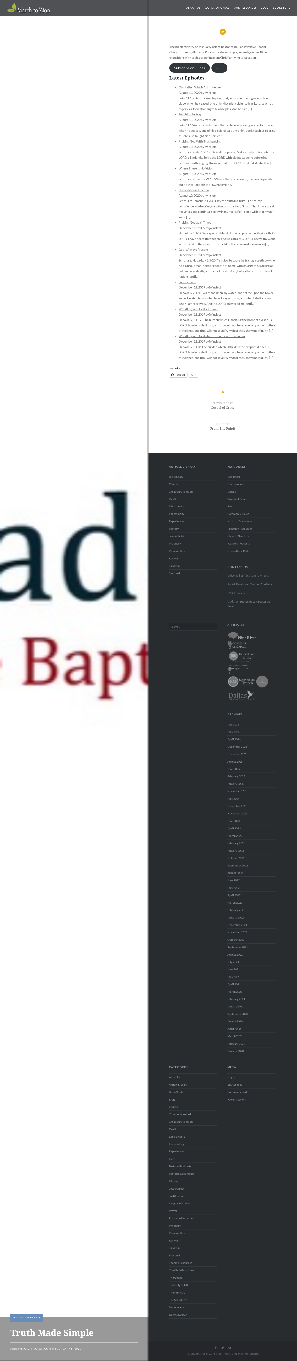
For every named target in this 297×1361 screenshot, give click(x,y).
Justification (176, 1196)
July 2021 (233, 961)
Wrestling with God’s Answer (198, 309)
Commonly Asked (238, 513)
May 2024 (233, 798)
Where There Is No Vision (196, 168)
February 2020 (236, 1043)
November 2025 (237, 754)
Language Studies (179, 1203)
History (174, 528)
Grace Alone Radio (238, 551)
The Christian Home (181, 1270)
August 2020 (235, 1021)
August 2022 (235, 872)
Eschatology (176, 513)
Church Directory (238, 536)
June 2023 (233, 821)
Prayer (173, 1210)
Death (173, 499)
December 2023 (237, 806)
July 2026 (233, 724)
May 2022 (233, 887)
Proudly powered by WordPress (204, 1353)
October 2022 (236, 858)
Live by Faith (187, 282)
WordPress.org (236, 1099)
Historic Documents (240, 521)
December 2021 (237, 924)
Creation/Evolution (181, 491)
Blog (265, 7)
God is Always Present (193, 249)
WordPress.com (249, 1353)
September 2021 (237, 947)
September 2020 (237, 1014)
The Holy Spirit (178, 1285)
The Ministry (177, 1292)
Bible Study (176, 476)
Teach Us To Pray (190, 114)
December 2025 (237, 746)
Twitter (254, 584)
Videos (231, 491)
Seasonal (174, 573)
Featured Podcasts (26, 1317)
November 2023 (237, 813)
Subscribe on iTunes (189, 68)
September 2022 (237, 865)
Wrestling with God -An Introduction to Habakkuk (212, 336)
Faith (172, 1158)
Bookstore (281, 7)
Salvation (174, 565)
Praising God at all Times (195, 222)
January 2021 (235, 1006)
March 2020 (234, 1036)
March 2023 (234, 835)
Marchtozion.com (36, 1348)
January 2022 (235, 917)
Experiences (176, 521)
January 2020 (235, 1051)
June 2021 (233, 969)
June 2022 (233, 880)
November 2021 (237, 932)
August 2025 (235, 761)
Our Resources (245, 7)
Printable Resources (239, 528)
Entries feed (234, 1084)
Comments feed (237, 1092)
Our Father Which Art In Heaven (200, 87)
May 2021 (233, 976)
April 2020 (234, 1028)
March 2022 (234, 902)
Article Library (178, 1084)
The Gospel (176, 1277)
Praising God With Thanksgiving (200, 141)
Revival (173, 558)
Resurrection (177, 551)
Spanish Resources (180, 1262)
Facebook (242, 584)
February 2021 (236, 999)
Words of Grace (217, 7)
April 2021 (234, 984)
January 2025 (235, 783)
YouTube (266, 584)
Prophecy (175, 543)
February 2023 (236, 843)
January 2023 (235, 850)
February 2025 (236, 776)
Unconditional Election (194, 190)
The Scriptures (178, 1299)
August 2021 (235, 954)
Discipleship (177, 506)
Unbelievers (176, 1307)
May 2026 (233, 731)
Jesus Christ (176, 536)
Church (173, 484)
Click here (241, 592)
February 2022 (236, 909)
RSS (219, 68)
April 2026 (234, 739)
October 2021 (236, 939)
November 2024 (237, 791)
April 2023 (234, 828)
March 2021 (234, 991)
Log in (231, 1077)
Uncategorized (178, 1314)
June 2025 (233, 768)
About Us (193, 7)
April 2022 (234, 895)
